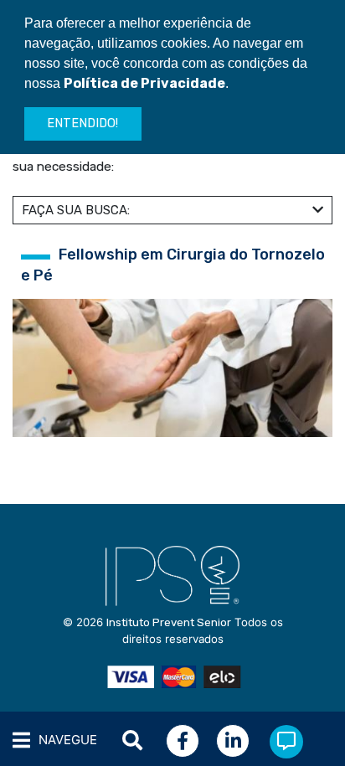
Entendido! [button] (82, 123)
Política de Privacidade (144, 83)
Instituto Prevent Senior (168, 622)
